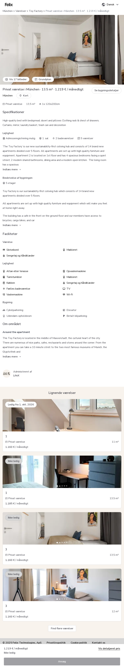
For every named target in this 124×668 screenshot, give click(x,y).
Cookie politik (79, 643)
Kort (25, 95)
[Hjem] (9, 4)
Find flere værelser (62, 628)
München (8, 11)
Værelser (21, 11)
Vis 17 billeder (18, 79)
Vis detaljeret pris (109, 648)
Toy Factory (36, 11)
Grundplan (45, 79)
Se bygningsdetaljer (106, 90)
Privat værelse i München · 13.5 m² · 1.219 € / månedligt (77, 11)
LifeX (16, 375)
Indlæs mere (10, 169)
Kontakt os (98, 643)
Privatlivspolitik (56, 643)
